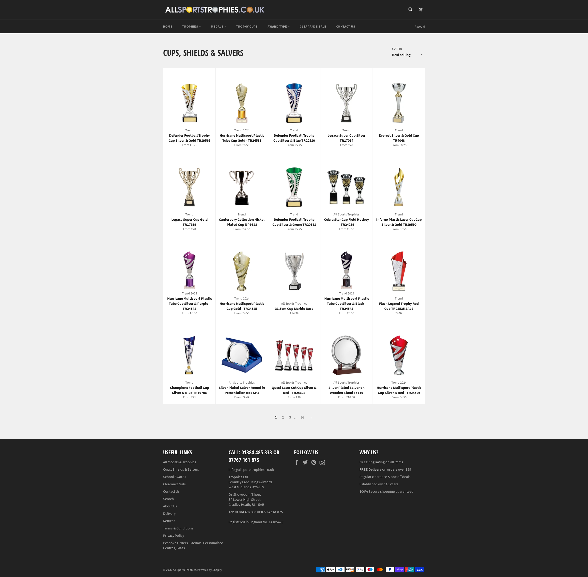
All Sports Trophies (184, 569)
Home (167, 26)
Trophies (190, 26)
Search (168, 498)
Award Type (278, 26)
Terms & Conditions (178, 528)
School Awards (174, 476)
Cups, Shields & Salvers (181, 469)
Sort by (397, 48)
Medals (217, 26)
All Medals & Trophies (179, 462)
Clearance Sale (174, 484)
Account (420, 26)
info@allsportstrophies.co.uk (251, 469)
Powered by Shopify (209, 569)
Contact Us (345, 26)
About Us (170, 506)
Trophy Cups (247, 26)
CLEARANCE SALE (313, 26)
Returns (169, 520)
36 (302, 417)
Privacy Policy (173, 535)
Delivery (169, 513)
